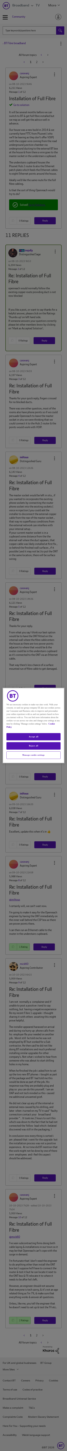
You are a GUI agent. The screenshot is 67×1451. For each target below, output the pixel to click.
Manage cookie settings (33, 755)
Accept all (33, 737)
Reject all (33, 746)
